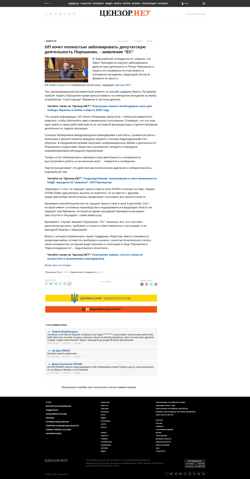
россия (159, 423)
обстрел (159, 420)
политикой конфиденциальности (136, 460)
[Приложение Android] (65, 13)
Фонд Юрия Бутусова (56, 414)
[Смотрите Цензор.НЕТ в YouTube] (180, 473)
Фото (103, 415)
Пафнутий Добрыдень (65, 331)
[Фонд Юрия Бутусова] (101, 298)
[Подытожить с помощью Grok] (156, 284)
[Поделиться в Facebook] (46, 283)
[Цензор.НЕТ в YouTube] (60, 13)
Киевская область (163, 442)
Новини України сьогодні (58, 430)
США (157, 448)
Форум (126, 3)
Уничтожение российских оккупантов (172, 408)
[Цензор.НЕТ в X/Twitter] (51, 13)
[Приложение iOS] (69, 13)
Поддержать (52, 410)
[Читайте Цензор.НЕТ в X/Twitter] (171, 473)
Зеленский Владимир (164, 429)
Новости (74, 3)
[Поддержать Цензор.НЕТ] (101, 309)
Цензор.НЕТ (123, 85)
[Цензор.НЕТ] (125, 13)
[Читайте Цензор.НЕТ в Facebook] (166, 473)
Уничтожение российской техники (170, 402)
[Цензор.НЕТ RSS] (74, 13)
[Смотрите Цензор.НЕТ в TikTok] (185, 473)
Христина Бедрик (61, 265)
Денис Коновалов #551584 (67, 364)
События (85, 3)
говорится (62, 85)
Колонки (163, 3)
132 (150, 41)
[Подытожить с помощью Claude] (146, 284)
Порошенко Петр (57, 272)
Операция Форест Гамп (165, 405)
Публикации (149, 3)
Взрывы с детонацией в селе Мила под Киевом (175, 412)
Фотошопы (105, 421)
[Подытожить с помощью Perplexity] (151, 284)
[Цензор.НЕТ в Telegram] (55, 13)
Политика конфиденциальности (62, 426)
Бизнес (136, 3)
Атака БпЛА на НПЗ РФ (164, 415)
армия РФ (160, 426)
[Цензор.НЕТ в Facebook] (46, 13)
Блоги (117, 3)
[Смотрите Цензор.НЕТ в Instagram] (189, 473)
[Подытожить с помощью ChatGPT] (142, 284)
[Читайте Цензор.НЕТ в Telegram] (176, 473)
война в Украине (163, 445)
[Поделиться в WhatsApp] (60, 283)
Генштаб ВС (160, 451)
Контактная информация (58, 406)
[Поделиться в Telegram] (55, 283)
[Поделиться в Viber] (65, 283)
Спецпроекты (106, 442)
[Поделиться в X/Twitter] (51, 283)
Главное (104, 439)
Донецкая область (163, 439)
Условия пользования (57, 422)
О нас (49, 402)
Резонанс (98, 3)
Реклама (50, 418)
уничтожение (161, 435)
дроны (158, 432)
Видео (109, 3)
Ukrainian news (53, 434)
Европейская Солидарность (86, 272)
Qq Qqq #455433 (61, 350)
